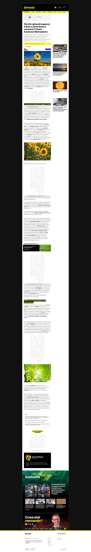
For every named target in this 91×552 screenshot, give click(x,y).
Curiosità (33, 528)
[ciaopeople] (63, 549)
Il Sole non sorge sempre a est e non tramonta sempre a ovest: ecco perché (59, 74)
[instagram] (61, 533)
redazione (49, 543)
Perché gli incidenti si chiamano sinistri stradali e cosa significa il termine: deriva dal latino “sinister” (58, 489)
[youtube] (63, 533)
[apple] (27, 549)
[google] (32, 549)
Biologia (41, 528)
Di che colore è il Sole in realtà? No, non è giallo (60, 91)
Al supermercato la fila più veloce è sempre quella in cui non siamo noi (50, 506)
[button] (66, 8)
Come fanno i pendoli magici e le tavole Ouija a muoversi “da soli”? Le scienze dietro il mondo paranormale (59, 55)
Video (29, 528)
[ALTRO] (27, 465)
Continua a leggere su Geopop (37, 431)
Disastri (50, 528)
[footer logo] (34, 534)
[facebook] (65, 533)
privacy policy (49, 538)
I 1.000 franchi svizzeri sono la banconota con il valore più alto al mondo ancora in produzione (29, 506)
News (26, 528)
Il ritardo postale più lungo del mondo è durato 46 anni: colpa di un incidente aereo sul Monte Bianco (40, 506)
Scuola (37, 528)
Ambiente (46, 528)
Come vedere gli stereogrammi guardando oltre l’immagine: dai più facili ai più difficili (61, 506)
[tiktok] (58, 533)
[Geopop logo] (29, 7)
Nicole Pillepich (37, 457)
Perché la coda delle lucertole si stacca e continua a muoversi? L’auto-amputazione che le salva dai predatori (60, 109)
